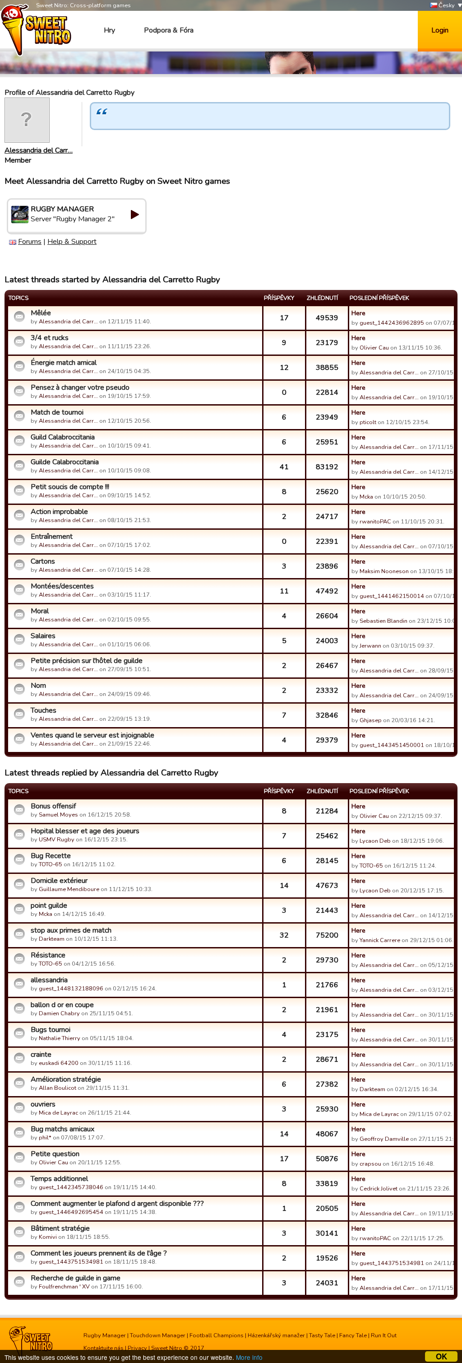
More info (249, 1357)
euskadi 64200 (59, 1063)
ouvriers (43, 1104)
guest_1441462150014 (392, 596)
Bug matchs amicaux (62, 1129)
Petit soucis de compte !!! (70, 487)
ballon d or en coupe (62, 1005)
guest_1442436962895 (392, 323)
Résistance (48, 955)
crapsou (370, 1164)
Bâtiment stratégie (60, 1228)
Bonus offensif (53, 806)
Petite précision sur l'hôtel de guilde (87, 661)
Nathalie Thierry (59, 1038)
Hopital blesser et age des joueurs (85, 831)
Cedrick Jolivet (378, 1189)
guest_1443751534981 (71, 1262)
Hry (109, 30)
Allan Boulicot (57, 1088)
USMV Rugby (56, 840)
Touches (43, 710)
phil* (45, 1138)
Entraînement (52, 536)
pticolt (368, 422)
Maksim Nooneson (384, 571)
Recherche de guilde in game (75, 1278)
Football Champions (216, 1335)
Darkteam (52, 939)
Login (439, 30)
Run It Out (384, 1335)
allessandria (49, 980)
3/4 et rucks (50, 338)
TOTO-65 (50, 864)
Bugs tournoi (50, 1030)
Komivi (48, 1237)
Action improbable (59, 512)
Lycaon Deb (375, 841)
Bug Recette (51, 856)
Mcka (367, 497)
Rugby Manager (104, 1335)
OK (441, 1356)
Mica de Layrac (58, 1113)
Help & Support (72, 242)
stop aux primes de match (71, 930)
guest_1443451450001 (392, 745)
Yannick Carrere (380, 940)
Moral (40, 611)
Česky (446, 5)
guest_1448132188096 (71, 989)
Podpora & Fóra (169, 30)
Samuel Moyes (58, 815)
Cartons (43, 561)
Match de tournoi (57, 412)
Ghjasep (371, 720)
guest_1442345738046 (71, 1187)
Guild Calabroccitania (63, 437)
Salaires (43, 636)
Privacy (137, 1348)
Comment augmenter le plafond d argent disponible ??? (117, 1203)
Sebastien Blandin (383, 621)
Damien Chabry (59, 1013)
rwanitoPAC (375, 522)
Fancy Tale (353, 1335)
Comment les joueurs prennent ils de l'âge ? (99, 1253)
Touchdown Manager (157, 1335)
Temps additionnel (59, 1179)
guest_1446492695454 (71, 1212)
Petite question (55, 1154)
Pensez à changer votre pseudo (80, 387)
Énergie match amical (64, 362)
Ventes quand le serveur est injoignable (92, 735)
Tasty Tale (322, 1335)
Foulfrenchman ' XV (64, 1287)
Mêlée (41, 313)
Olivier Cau (374, 348)
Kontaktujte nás (103, 1348)
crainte (41, 1054)
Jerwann (370, 646)
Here (358, 312)
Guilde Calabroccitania (65, 462)
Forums (30, 242)
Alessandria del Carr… (39, 150)
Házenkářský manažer (276, 1335)
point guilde (49, 905)
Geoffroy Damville (384, 1139)
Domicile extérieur (59, 881)
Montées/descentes (62, 586)
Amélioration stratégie (66, 1079)
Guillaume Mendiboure (69, 889)
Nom (38, 685)
